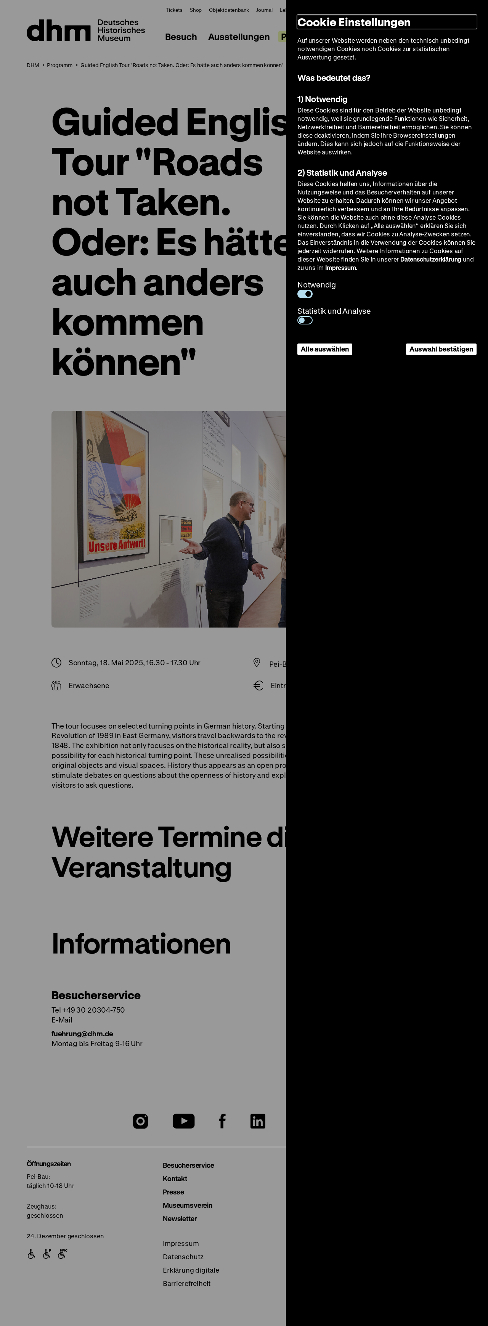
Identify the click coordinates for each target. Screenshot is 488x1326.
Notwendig (316, 284)
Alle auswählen (325, 349)
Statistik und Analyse (334, 311)
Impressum (340, 267)
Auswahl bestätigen (441, 349)
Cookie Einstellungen (354, 22)
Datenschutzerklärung (430, 259)
